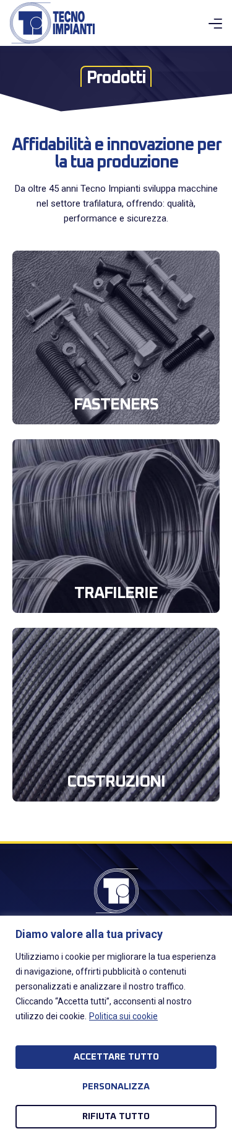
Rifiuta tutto (116, 1116)
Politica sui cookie (123, 1016)
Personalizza (116, 1086)
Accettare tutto (116, 1056)
